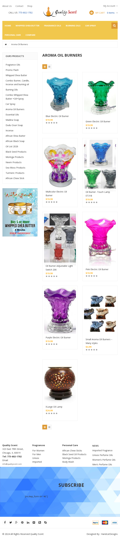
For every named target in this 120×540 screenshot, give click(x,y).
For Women (38, 450)
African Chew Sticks (72, 450)
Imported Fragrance (102, 450)
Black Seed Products (16, 151)
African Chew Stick (15, 178)
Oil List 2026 (12, 146)
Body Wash (68, 461)
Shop (29, 6)
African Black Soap (15, 141)
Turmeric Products (15, 172)
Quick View (60, 88)
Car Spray (90, 25)
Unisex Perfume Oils (102, 455)
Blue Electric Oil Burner (57, 116)
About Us (7, 6)
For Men (36, 454)
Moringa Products (15, 157)
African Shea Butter (15, 135)
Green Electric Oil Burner (98, 121)
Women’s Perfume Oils (103, 459)
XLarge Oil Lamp (54, 406)
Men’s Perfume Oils (102, 464)
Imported (37, 461)
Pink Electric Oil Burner (97, 269)
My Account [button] (109, 5)
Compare (30, 35)
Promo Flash (12, 69)
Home (8, 25)
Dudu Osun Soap (14, 125)
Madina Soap (12, 119)
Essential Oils (12, 114)
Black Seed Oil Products (74, 454)
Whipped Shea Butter (27, 25)
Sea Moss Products (15, 167)
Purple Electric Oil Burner (58, 337)
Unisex (36, 458)
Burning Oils (73, 25)
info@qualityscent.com (12, 464)
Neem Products (14, 162)
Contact (19, 6)
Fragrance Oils (52, 25)
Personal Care (13, 35)
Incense (9, 130)
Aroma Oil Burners (15, 109)
